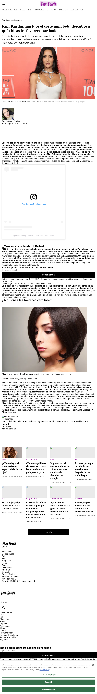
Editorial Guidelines (11, 577)
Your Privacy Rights (48, 675)
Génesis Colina (13, 121)
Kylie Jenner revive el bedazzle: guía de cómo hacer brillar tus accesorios (60, 508)
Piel (30, 10)
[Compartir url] (5, 139)
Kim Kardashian (9, 429)
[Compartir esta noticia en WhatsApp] (5, 126)
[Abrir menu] (3, 4)
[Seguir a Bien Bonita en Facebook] (3, 642)
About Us (6, 570)
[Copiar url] (8, 133)
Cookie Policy (45, 670)
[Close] (93, 665)
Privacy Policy (8, 574)
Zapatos (63, 10)
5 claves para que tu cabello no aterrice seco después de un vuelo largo (84, 469)
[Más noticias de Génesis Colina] (8, 109)
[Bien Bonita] (48, 3)
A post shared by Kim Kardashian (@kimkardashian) (33, 235)
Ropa (53, 10)
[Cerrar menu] (3, 598)
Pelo (22, 10)
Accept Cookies (48, 689)
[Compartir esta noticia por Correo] (23, 126)
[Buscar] (3, 607)
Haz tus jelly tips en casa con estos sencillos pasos (11, 505)
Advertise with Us (10, 579)
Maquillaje (41, 10)
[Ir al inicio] (48, 543)
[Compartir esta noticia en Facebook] (11, 126)
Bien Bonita (6, 20)
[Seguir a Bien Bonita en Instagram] (15, 642)
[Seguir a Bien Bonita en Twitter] (9, 642)
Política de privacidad (57, 279)
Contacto (6, 572)
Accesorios (76, 10)
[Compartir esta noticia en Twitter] (17, 126)
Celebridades (9, 10)
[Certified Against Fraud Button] (11, 583)
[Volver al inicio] (8, 591)
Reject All (48, 682)
